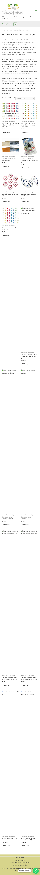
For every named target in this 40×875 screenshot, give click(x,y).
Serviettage (10, 30)
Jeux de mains (20, 857)
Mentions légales (20, 860)
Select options (26, 168)
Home (3, 30)
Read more (6, 132)
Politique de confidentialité (20, 865)
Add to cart (25, 132)
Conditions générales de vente (20, 862)
